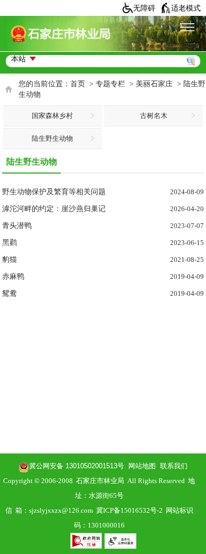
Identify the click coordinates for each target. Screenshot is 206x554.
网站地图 (140, 466)
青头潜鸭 (17, 226)
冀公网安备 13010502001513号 (76, 466)
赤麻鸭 (13, 276)
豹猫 (9, 260)
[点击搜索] (194, 48)
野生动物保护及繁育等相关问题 (54, 192)
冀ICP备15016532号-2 (129, 510)
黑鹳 (9, 243)
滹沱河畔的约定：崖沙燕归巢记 (54, 209)
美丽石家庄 (154, 84)
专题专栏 (110, 84)
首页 (77, 84)
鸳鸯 (9, 293)
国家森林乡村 (52, 116)
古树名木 (153, 116)
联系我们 (174, 466)
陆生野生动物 (52, 138)
